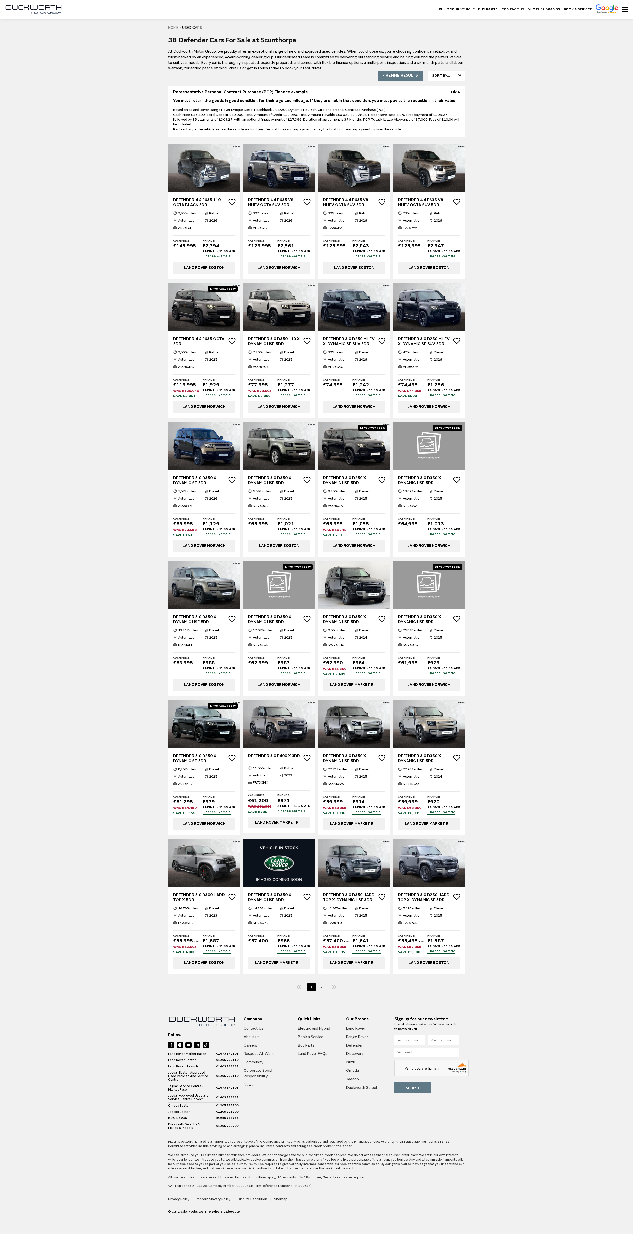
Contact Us (253, 1028)
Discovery (354, 1053)
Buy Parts (306, 1045)
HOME (173, 27)
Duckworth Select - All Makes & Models (184, 1126)
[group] (204, 168)
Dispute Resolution (253, 1199)
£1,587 (443, 943)
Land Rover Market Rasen (187, 1054)
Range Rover (357, 1036)
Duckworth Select (362, 1087)
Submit (413, 1088)
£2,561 (293, 248)
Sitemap (280, 1199)
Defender (354, 1045)
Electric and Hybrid (314, 1028)
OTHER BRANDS (546, 9)
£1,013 (443, 526)
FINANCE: (209, 240)
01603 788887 (227, 1066)
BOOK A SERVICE (578, 9)
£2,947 (443, 248)
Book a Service (310, 1036)
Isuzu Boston (177, 1118)
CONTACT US (512, 9)
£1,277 (293, 387)
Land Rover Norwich (183, 1066)
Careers (250, 1045)
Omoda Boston (179, 1105)
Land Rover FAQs (312, 1053)
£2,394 (219, 248)
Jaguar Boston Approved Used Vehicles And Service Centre (188, 1076)
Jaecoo (352, 1079)
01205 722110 (227, 1060)
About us (251, 1036)
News (249, 1084)
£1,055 (368, 526)
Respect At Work (259, 1053)
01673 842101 (227, 1053)
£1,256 (443, 387)
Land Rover (355, 1028)
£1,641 (368, 943)
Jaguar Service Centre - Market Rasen (185, 1088)
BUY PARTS (488, 9)
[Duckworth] (33, 9)
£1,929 (219, 387)
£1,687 (219, 943)
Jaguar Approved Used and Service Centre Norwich (188, 1097)
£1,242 (368, 387)
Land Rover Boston (182, 1060)
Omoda (352, 1070)
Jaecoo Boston (179, 1112)
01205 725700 (227, 1105)
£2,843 (368, 248)
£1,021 (293, 526)
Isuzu (350, 1062)
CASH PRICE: (181, 240)
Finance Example (217, 256)
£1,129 (219, 526)
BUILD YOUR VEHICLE (457, 9)
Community (253, 1062)
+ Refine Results (400, 75)
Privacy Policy (179, 1199)
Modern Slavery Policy (214, 1199)
